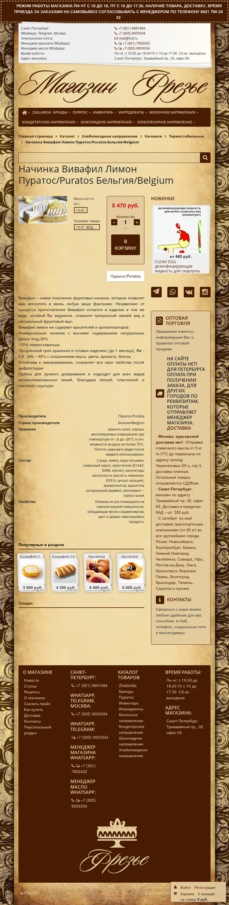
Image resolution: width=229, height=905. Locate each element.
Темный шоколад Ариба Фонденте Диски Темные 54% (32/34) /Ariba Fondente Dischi (178, 269)
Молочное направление (131, 717)
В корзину (125, 244)
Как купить (33, 709)
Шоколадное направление (131, 741)
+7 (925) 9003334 (131, 33)
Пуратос (126, 697)
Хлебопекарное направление (133, 752)
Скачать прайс (37, 703)
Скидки (25, 603)
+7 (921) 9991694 (131, 28)
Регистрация (204, 887)
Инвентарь (129, 703)
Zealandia (128, 685)
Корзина (187, 893)
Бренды (126, 691)
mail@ (124, 38)
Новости (31, 680)
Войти (185, 887)
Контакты (32, 721)
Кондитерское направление (131, 729)
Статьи (30, 686)
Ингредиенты (131, 708)
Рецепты (32, 691)
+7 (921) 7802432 (136, 43)
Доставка (179, 428)
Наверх (31, 892)
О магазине (34, 697)
